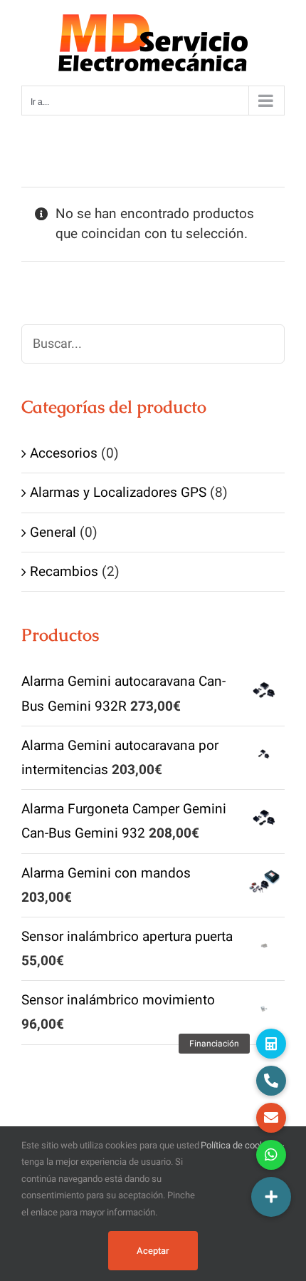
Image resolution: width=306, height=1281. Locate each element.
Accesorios (63, 453)
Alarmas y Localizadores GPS (118, 493)
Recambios (64, 572)
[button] (271, 1197)
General (53, 532)
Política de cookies (240, 1145)
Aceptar (153, 1250)
